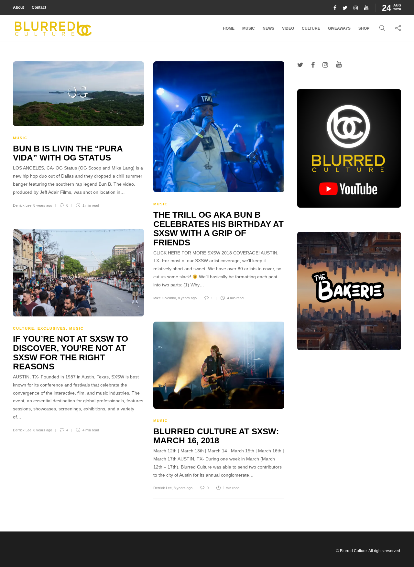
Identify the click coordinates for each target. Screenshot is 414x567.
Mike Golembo (164, 298)
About (18, 7)
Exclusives (52, 328)
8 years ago (42, 205)
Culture (311, 28)
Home (228, 28)
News (268, 28)
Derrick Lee (22, 205)
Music (248, 28)
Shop (363, 28)
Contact (39, 7)
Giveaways (339, 28)
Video (288, 28)
